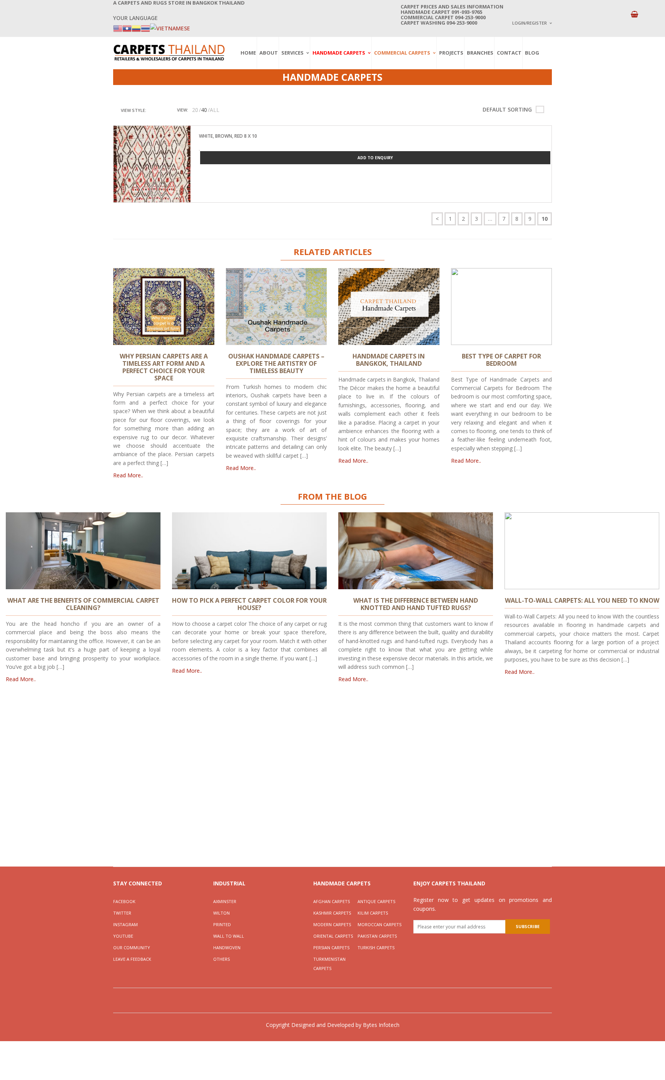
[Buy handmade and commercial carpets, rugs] (169, 52)
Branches (480, 52)
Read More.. (128, 475)
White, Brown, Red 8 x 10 (228, 136)
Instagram (125, 924)
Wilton (221, 913)
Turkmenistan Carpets (329, 963)
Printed (222, 924)
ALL (214, 109)
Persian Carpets (331, 947)
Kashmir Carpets (332, 913)
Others (221, 959)
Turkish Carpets (376, 947)
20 (195, 109)
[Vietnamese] (170, 28)
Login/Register (529, 23)
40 (204, 109)
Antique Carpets (376, 901)
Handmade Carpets (338, 52)
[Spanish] (136, 28)
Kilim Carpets (373, 913)
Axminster (224, 901)
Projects (451, 52)
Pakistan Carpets (377, 936)
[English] (117, 28)
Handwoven (227, 947)
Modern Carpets (332, 924)
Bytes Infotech (381, 1024)
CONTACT (509, 52)
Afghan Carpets (331, 901)
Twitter (122, 913)
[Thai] (145, 28)
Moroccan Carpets (379, 924)
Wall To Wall (228, 936)
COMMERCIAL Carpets (402, 52)
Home (248, 52)
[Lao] (127, 28)
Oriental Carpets (333, 936)
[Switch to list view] (163, 110)
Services (292, 52)
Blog (532, 52)
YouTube (123, 936)
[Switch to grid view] (154, 110)
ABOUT (268, 52)
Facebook (124, 901)
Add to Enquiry (375, 157)
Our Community (131, 947)
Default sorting (507, 109)
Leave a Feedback (132, 959)
